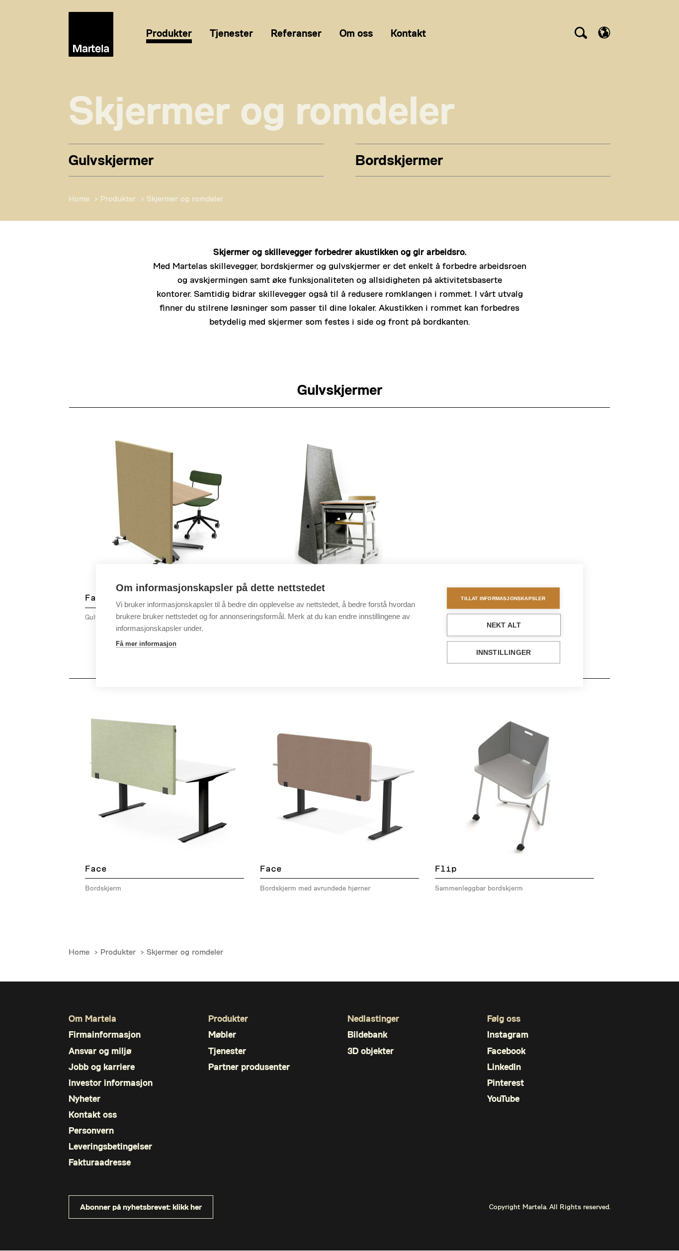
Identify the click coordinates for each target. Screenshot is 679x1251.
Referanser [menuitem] (296, 33)
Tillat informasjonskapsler (503, 598)
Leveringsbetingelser (110, 1146)
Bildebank (367, 1034)
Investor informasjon (111, 1082)
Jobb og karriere (102, 1067)
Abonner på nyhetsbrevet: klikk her (141, 1206)
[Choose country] (604, 32)
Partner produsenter (249, 1067)
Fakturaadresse (100, 1162)
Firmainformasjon (105, 1034)
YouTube (503, 1098)
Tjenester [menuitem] (231, 33)
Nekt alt (504, 625)
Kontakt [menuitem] (408, 33)
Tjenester (227, 1051)
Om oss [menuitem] (356, 33)
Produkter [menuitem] (169, 33)
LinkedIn (504, 1067)
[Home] (91, 34)
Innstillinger (503, 652)
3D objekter (370, 1051)
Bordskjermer (399, 159)
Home (79, 198)
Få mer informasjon (146, 643)
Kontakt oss (93, 1114)
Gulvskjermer (111, 159)
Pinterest (505, 1082)
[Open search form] (580, 34)
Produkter (118, 198)
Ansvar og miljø (100, 1051)
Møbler (222, 1034)
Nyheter (84, 1098)
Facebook (506, 1051)
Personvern (91, 1130)
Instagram (507, 1034)
